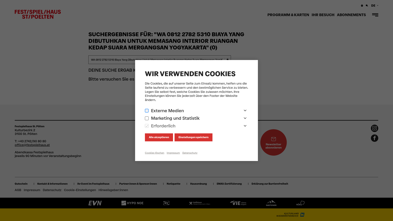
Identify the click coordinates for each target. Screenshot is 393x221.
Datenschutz (189, 152)
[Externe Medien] (147, 111)
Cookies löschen (154, 152)
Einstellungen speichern (193, 137)
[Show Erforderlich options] (245, 126)
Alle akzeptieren (159, 137)
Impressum (173, 152)
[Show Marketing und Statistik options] (245, 118)
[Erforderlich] (147, 126)
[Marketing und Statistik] (147, 118)
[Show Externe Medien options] (245, 111)
